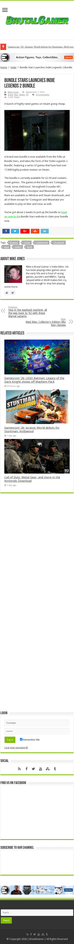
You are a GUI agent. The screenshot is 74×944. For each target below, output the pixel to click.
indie (29, 247)
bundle (14, 242)
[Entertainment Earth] (37, 57)
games (18, 247)
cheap (26, 242)
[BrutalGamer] (37, 19)
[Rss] (19, 769)
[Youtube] (40, 769)
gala (6, 247)
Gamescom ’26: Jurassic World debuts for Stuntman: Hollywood (32, 429)
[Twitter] (33, 769)
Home (3, 67)
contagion (42, 242)
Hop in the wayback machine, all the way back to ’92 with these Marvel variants (27, 312)
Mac (16, 94)
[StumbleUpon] (48, 769)
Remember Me (31, 739)
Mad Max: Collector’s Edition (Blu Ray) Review (46, 322)
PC (27, 94)
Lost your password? (16, 747)
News (22, 94)
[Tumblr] (55, 769)
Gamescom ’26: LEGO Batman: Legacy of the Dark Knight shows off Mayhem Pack (34, 379)
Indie (13, 67)
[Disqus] (37, 553)
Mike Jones (13, 92)
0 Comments (42, 94)
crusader (58, 242)
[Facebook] (26, 769)
